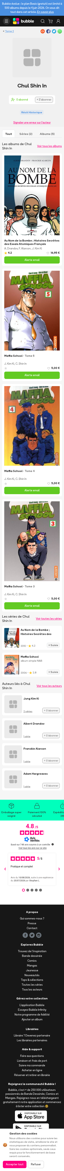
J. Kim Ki (37, 248)
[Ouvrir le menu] (6, 21)
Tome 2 (9, 31)
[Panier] (50, 21)
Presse (32, 923)
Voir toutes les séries (49, 618)
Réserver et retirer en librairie (32, 1075)
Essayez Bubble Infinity (32, 1009)
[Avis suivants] (59, 869)
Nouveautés (32, 975)
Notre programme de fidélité (32, 1014)
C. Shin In (21, 363)
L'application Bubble (32, 1005)
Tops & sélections (32, 980)
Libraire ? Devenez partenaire (32, 1035)
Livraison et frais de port (32, 1060)
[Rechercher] (42, 21)
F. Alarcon (25, 248)
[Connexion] (58, 21)
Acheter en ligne (32, 1070)
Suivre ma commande (32, 1065)
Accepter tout (14, 1164)
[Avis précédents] (4, 869)
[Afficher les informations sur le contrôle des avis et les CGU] (52, 844)
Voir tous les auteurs (49, 686)
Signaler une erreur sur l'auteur (32, 122)
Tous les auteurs (32, 989)
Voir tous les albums (49, 146)
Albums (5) (47, 134)
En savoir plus (45, 12)
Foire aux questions (32, 1056)
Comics (32, 960)
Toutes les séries (32, 984)
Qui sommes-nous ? (32, 918)
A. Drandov (11, 248)
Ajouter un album (32, 1019)
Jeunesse (32, 970)
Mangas (32, 965)
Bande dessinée (32, 956)
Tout (8, 134)
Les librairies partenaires (32, 1040)
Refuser (36, 1164)
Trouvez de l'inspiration (32, 951)
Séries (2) (25, 134)
